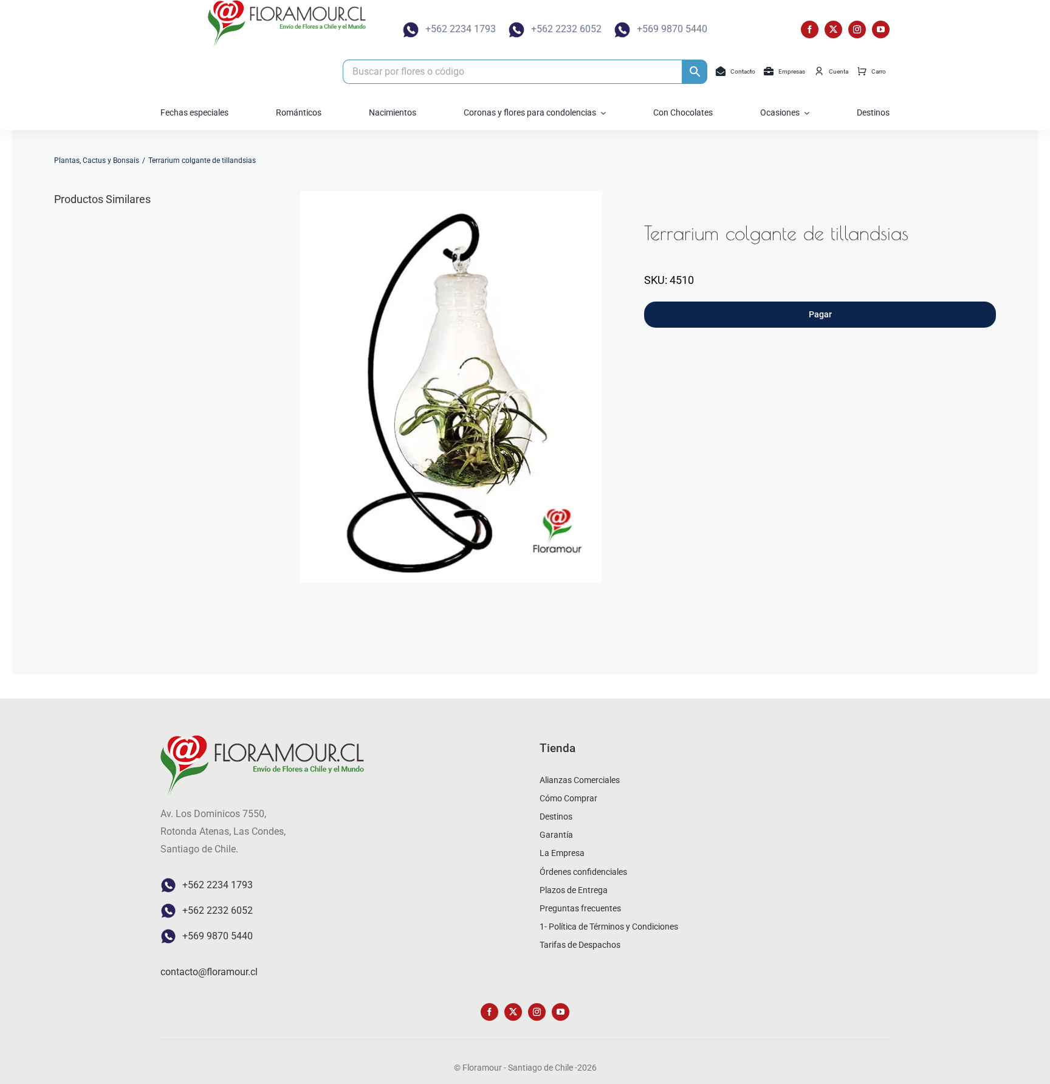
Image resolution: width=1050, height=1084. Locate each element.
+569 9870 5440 (672, 29)
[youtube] (881, 29)
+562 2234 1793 (460, 29)
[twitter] (833, 29)
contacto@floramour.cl (209, 972)
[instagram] (857, 29)
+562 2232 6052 (566, 29)
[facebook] (809, 29)
